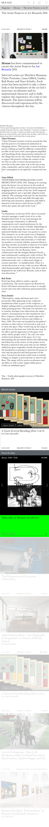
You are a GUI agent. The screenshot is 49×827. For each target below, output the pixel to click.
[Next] (47, 410)
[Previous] (2, 410)
